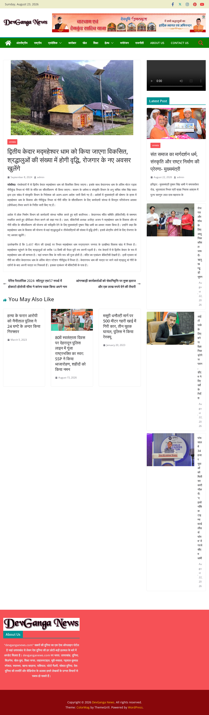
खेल (85, 43)
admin (40, 177)
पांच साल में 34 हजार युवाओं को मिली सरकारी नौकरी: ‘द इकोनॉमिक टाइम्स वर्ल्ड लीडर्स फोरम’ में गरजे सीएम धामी (200, 498)
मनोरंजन (124, 43)
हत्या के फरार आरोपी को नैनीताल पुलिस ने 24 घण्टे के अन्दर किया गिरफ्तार (23, 323)
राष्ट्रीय (38, 43)
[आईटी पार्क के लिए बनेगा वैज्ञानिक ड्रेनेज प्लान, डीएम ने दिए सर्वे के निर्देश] (170, 371)
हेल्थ (107, 43)
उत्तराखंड (12, 141)
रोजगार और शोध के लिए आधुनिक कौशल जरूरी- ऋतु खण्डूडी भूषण (200, 242)
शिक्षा (95, 43)
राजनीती (139, 43)
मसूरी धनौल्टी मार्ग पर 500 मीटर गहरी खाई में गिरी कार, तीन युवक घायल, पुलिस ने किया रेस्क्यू (119, 326)
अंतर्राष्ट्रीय (22, 43)
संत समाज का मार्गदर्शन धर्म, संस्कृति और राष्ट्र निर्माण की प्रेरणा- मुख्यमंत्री (174, 161)
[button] (59, 43)
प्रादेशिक (52, 43)
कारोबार (72, 43)
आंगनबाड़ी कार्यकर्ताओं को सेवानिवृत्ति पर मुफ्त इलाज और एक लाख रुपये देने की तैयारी (106, 283)
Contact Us (180, 43)
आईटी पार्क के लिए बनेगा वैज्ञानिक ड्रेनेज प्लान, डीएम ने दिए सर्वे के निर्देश (200, 357)
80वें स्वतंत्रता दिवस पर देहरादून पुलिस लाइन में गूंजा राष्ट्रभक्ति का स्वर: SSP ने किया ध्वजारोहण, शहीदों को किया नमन (70, 353)
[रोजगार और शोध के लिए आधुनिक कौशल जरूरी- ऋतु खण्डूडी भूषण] (170, 256)
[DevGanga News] (8, 43)
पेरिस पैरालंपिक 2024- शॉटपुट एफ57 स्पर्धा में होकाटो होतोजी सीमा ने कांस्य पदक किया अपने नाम (37, 283)
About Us (157, 43)
